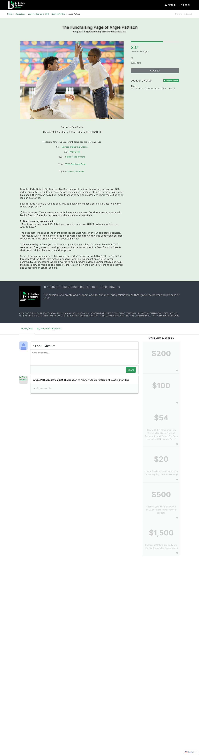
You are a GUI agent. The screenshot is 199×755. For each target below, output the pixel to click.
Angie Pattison (41, 379)
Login (186, 5)
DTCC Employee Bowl (75, 164)
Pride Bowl (74, 152)
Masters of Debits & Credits (74, 147)
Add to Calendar (171, 81)
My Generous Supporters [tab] (49, 328)
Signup (172, 5)
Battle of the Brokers (75, 156)
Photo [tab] (51, 345)
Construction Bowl (75, 171)
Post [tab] (38, 345)
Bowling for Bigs (120, 379)
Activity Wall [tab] (26, 328)
